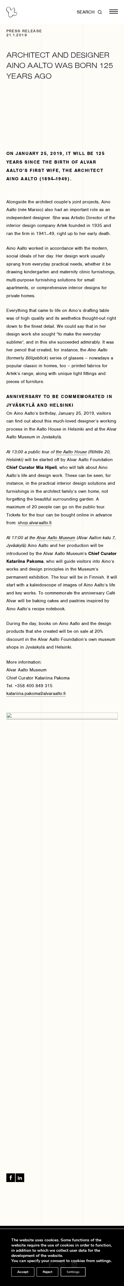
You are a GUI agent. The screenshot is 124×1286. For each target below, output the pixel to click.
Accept (22, 1272)
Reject (47, 1272)
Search (86, 12)
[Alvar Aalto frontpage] (11, 12)
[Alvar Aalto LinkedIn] (20, 1177)
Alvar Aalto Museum (56, 538)
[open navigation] (113, 12)
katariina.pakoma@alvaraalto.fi (36, 693)
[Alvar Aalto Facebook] (10, 1177)
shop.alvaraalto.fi (35, 523)
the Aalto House (71, 452)
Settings (73, 1272)
